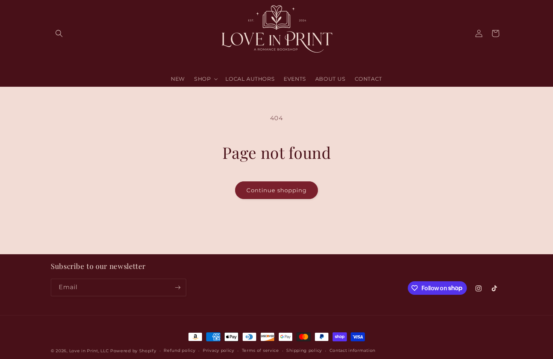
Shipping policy (304, 350)
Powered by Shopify (133, 350)
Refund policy (179, 350)
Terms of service (260, 350)
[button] (59, 33)
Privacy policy (218, 350)
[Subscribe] (177, 287)
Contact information (352, 350)
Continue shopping (276, 190)
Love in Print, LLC (89, 350)
